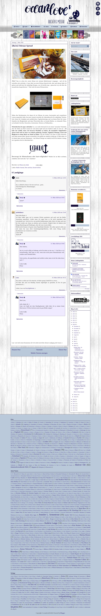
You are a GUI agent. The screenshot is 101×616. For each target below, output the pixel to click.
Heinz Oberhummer (23, 508)
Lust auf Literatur (76, 279)
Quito (87, 452)
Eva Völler (38, 502)
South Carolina (14, 458)
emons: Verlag (79, 604)
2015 (74, 408)
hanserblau (86, 604)
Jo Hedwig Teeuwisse (31, 517)
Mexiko (12, 445)
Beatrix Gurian (39, 485)
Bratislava (38, 426)
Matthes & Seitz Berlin (45, 592)
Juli (75, 337)
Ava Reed (66, 483)
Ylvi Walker (13, 569)
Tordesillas (38, 460)
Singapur (81, 456)
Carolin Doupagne (20, 489)
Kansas (73, 438)
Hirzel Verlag (61, 588)
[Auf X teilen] (39, 165)
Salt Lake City (72, 454)
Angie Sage (35, 479)
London (45, 442)
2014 (74, 410)
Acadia (24, 422)
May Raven (78, 537)
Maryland (73, 443)
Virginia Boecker (37, 567)
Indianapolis (50, 436)
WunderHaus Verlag (61, 600)
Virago (16, 600)
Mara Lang (47, 533)
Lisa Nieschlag (38, 531)
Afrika (30, 422)
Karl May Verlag (24, 590)
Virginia (71, 462)
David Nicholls (70, 497)
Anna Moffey (14, 481)
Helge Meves (48, 508)
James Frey (19, 512)
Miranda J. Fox (46, 541)
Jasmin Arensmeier (55, 512)
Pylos (69, 452)
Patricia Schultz (44, 546)
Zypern (70, 465)
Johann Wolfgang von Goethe (57, 517)
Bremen (44, 426)
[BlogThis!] (37, 165)
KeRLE (32, 590)
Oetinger (73, 592)
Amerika (41, 422)
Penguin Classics (54, 594)
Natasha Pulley (18, 542)
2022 (74, 320)
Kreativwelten (37, 167)
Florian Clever (40, 504)
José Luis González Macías (37, 519)
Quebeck (75, 452)
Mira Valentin (37, 541)
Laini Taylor (51, 527)
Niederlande (31, 447)
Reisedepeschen (33, 596)
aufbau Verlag (59, 602)
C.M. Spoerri (57, 487)
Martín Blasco (17, 537)
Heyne (34, 588)
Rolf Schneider (53, 551)
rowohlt (70, 607)
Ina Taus (19, 510)
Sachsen (48, 454)
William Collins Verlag (36, 600)
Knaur (64, 590)
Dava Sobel (54, 497)
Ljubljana (39, 441)
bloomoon (79, 602)
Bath (64, 424)
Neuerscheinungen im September (79, 286)
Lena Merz (60, 529)
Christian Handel (48, 491)
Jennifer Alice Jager (30, 515)
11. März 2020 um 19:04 (57, 243)
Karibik (79, 438)
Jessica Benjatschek (80, 515)
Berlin (86, 424)
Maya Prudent (86, 537)
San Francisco (80, 454)
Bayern (69, 424)
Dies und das (28, 167)
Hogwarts (28, 436)
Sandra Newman (65, 553)
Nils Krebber (76, 542)
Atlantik (18, 424)
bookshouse (16, 604)
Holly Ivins (73, 508)
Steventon (47, 458)
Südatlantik (76, 458)
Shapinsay (62, 456)
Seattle (45, 456)
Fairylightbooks (29, 288)
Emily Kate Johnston (56, 500)
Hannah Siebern (56, 506)
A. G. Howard (14, 474)
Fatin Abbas (87, 502)
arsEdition (37, 602)
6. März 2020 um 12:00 (59, 178)
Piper (89, 594)
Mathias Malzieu (70, 537)
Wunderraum (78, 600)
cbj (26, 604)
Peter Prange (77, 546)
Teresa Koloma (23, 563)
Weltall (20, 465)
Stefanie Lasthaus (85, 557)
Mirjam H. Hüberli (56, 541)
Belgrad (80, 424)
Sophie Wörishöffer (43, 557)
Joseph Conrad (85, 517)
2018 (74, 401)
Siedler (78, 596)
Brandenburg (31, 426)
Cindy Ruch (53, 493)
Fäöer (82, 432)
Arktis (77, 422)
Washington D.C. (84, 462)
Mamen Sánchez (29, 533)
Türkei (86, 460)
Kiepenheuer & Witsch (49, 590)
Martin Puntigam (56, 535)
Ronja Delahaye (73, 552)
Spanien (23, 458)
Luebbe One (21, 592)
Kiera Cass (67, 525)
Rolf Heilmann (44, 551)
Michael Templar (64, 539)
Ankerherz (56, 576)
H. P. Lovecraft (48, 506)
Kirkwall (23, 439)
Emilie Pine (47, 500)
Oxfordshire (50, 450)
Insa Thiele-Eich (45, 510)
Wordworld (75, 263)
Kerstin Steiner (50, 525)
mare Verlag (43, 607)
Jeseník (46, 437)
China (44, 428)
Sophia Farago (32, 557)
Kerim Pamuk (19, 525)
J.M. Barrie (84, 510)
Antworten (62, 190)
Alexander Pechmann (61, 474)
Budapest (71, 426)
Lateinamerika (80, 439)
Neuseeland (80, 445)
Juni (75, 339)
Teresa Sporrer (42, 563)
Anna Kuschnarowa (84, 479)
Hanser (79, 586)
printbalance (19, 212)
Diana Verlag (87, 580)
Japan (40, 438)
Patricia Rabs (35, 546)
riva (65, 607)
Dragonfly (36, 582)
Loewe (14, 592)
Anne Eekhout (57, 481)
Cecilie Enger (47, 489)
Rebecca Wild (48, 549)
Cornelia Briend (26, 495)
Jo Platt (39, 517)
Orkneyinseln (30, 450)
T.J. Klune (28, 561)
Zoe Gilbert (20, 569)
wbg (13, 609)
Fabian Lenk (66, 502)
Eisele (87, 582)
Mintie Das (28, 541)
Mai (75, 341)
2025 (74, 313)
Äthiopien (41, 467)
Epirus (31, 432)
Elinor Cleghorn (50, 499)
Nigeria (37, 447)
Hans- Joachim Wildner (82, 506)
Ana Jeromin (64, 477)
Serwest (51, 456)
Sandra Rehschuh (86, 554)
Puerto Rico (63, 452)
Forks (68, 432)
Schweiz (33, 456)
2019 (74, 399)
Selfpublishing (65, 596)
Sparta (30, 458)
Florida (59, 432)
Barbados (46, 424)
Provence (57, 452)
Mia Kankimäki (35, 539)
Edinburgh (82, 430)
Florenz (53, 432)
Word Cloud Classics (48, 600)
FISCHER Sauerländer (45, 584)
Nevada (87, 445)
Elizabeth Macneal (71, 499)
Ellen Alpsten (15, 500)
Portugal (39, 452)
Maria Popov (24, 535)
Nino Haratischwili (32, 544)
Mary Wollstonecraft (36, 537)
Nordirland (53, 447)
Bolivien (12, 426)
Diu (34, 430)
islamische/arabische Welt (19, 467)
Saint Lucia (54, 454)
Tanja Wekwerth (78, 561)
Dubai (51, 430)
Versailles (66, 462)
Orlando (37, 450)
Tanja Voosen (68, 561)
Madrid (67, 441)
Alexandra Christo (25, 476)
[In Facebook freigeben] (40, 165)
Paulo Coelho (60, 546)
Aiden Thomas (37, 474)
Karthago (87, 437)
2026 (74, 311)
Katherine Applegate (38, 523)
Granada (19, 434)
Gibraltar (13, 434)
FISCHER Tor (66, 584)
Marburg (40, 443)
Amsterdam (48, 422)
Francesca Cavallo (50, 504)
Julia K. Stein (83, 519)
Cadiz (77, 426)
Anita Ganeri (51, 479)
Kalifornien (53, 438)
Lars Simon (59, 527)
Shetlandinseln (70, 456)
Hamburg (62, 434)
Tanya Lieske (87, 561)
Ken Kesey (80, 523)
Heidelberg (86, 434)
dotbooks (44, 604)
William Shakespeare (57, 567)
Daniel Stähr (25, 497)
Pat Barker (27, 546)
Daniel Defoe (86, 495)
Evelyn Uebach (57, 502)
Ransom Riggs (38, 549)
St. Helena (40, 458)
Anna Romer (24, 481)
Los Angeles (55, 441)
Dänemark (62, 430)
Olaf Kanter (57, 544)
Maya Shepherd (15, 539)
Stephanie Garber (15, 559)
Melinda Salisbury (25, 539)
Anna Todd (31, 481)
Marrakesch (54, 443)
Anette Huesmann (19, 479)
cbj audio (32, 604)
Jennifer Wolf (68, 515)
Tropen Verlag (47, 599)
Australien (33, 424)
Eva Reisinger (30, 502)
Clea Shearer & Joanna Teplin (73, 493)
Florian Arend (32, 504)
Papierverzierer (43, 594)
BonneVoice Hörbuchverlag (83, 578)
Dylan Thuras (28, 499)
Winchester (43, 465)
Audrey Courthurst (58, 483)
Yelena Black (85, 567)
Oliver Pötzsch (74, 544)
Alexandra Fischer (36, 475)
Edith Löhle (35, 499)
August (75, 334)
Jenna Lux (20, 515)
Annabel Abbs (39, 481)
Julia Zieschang (20, 521)
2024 (74, 316)
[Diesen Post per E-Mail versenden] (36, 165)
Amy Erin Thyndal (45, 477)
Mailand (73, 441)
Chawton (19, 428)
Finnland (47, 432)
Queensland (81, 452)
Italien (23, 438)
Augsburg (26, 424)
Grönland (48, 434)
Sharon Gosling (40, 555)
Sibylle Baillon (49, 555)
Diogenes (15, 582)
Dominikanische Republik (42, 430)
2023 (74, 318)
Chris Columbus (77, 489)
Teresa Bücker (15, 563)
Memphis (80, 443)
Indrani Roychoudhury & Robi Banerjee (31, 510)
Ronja (21, 197)
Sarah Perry (24, 555)
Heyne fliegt (51, 588)
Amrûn (39, 576)
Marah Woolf (56, 533)
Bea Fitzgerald (30, 485)
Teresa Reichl (32, 563)
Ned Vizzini (26, 542)
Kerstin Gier (28, 525)
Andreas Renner (81, 477)
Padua (66, 450)
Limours (24, 441)
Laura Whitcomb (24, 529)
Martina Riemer (85, 535)
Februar (76, 394)
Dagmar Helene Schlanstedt (59, 495)
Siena (76, 456)
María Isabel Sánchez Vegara (50, 537)
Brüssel (65, 426)
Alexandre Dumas (66, 475)
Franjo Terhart (59, 504)
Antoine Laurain (86, 481)
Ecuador (76, 430)
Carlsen (14, 580)
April (75, 343)
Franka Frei (66, 504)
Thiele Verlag (32, 598)
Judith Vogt (58, 519)
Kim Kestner (76, 525)
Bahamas (40, 424)
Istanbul (17, 438)
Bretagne (50, 426)
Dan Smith (78, 495)
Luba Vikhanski (66, 531)
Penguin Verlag (64, 594)
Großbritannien (38, 434)
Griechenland (27, 434)
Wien (36, 465)
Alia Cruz (74, 475)
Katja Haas (64, 523)
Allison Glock (82, 476)
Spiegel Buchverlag (86, 596)
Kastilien (12, 439)
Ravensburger (24, 596)
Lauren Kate (33, 529)
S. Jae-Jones (83, 552)
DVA (60, 580)
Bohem (73, 578)
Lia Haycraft (19, 531)
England (17, 432)
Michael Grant (44, 539)
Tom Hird (35, 565)
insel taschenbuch (27, 607)
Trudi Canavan (52, 565)
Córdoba (80, 428)
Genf (87, 432)
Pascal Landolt (20, 546)
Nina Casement (14, 544)
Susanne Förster (57, 559)
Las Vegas (72, 439)
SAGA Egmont (53, 596)
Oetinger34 (82, 592)
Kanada (67, 438)
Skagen (87, 456)
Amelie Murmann (33, 477)
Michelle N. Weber (75, 539)
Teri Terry (51, 563)
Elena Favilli (42, 499)
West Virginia (29, 465)
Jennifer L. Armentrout (49, 514)
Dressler (43, 582)
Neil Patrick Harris (34, 542)
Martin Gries (48, 535)
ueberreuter (87, 607)
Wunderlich (71, 600)
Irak (61, 436)
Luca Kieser (74, 531)
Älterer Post (63, 350)
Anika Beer (43, 479)
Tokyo (27, 460)
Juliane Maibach (40, 521)
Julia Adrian (74, 519)
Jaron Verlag (15, 590)
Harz (81, 434)
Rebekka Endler (58, 549)
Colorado (50, 428)
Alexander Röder (85, 474)
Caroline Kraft (39, 489)
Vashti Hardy (87, 565)
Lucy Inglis (81, 531)
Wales (76, 462)
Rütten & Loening (43, 596)
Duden (48, 582)
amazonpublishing (28, 602)
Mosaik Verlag (65, 592)
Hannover (76, 434)
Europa (37, 432)
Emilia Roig (40, 500)
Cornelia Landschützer (46, 495)
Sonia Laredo (23, 557)
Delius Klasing (78, 580)
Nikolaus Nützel (67, 542)
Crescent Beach (72, 428)
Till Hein (88, 563)
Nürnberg (86, 447)
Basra (60, 424)
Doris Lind (20, 499)
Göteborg (55, 434)
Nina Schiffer (22, 544)
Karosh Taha (83, 520)
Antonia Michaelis (37, 483)
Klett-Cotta (58, 590)
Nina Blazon (84, 542)
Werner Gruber (47, 567)
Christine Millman (20, 493)
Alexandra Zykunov (55, 475)
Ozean (57, 450)
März (75, 345)
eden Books (61, 604)
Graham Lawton (31, 506)
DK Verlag (54, 580)
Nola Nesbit (41, 544)
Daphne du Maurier (43, 497)
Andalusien (63, 422)
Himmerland (13, 436)
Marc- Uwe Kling (65, 533)
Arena (63, 576)
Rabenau (12, 454)
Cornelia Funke (35, 495)
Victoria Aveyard (26, 567)
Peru (14, 452)
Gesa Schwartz (14, 506)
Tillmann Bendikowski (17, 565)
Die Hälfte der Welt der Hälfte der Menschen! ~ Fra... (79, 378)
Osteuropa (43, 450)
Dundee (56, 430)
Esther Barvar (14, 502)
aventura (67, 602)
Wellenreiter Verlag (24, 600)
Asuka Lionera (48, 483)
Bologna (18, 426)
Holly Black (66, 508)
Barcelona (53, 424)
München (62, 445)
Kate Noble (19, 523)
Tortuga (44, 460)
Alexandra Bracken (15, 475)
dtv (50, 604)
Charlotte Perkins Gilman (67, 489)
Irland (77, 436)
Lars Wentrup (78, 527)
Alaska (35, 422)
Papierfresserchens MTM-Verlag (31, 594)
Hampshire (69, 434)
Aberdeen (18, 422)
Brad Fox (26, 487)
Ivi (89, 588)
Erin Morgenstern (76, 500)
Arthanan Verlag (73, 576)
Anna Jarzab (73, 479)
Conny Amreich (85, 493)
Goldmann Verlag (42, 586)
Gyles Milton (40, 506)
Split (35, 458)
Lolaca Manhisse (57, 531)
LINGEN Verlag (79, 590)
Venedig (53, 462)
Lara (17, 277)
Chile (39, 428)
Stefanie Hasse (72, 557)
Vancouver (42, 462)
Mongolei (19, 445)
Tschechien (80, 460)
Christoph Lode (44, 493)
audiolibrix (51, 602)
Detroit (17, 430)
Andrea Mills (73, 477)
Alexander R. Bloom (74, 474)
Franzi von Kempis (75, 504)
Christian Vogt (57, 491)
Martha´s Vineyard (64, 443)
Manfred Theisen (39, 533)
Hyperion (69, 588)
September (76, 332)
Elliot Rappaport (25, 500)
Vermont (60, 462)
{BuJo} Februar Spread (79, 392)
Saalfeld (43, 454)
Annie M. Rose (65, 481)
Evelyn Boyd (47, 502)
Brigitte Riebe (33, 487)
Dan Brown (71, 495)
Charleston (13, 428)
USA (13, 462)
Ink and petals (75, 274)
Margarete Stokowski (85, 533)
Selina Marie (31, 555)
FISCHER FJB (32, 584)
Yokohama (51, 465)
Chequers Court (26, 428)
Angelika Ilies (27, 479)
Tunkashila (56, 598)
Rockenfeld (25, 454)
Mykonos (56, 445)
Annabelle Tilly (48, 481)
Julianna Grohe (49, 520)
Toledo (32, 460)
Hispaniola (20, 436)
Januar (75, 396)
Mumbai (50, 445)
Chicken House (35, 580)
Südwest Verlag (15, 598)
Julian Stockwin (30, 520)
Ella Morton (87, 499)
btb (22, 604)
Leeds (87, 439)
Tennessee (82, 458)
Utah (27, 462)
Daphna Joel (33, 497)
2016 (74, 405)
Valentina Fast (76, 565)
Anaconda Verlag (47, 576)
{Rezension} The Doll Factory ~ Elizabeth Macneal (78, 353)
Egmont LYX (69, 582)
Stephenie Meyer (38, 559)
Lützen (61, 441)
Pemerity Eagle (68, 546)
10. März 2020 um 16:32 (59, 277)
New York (21, 447)
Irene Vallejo (54, 510)
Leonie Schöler (74, 529)
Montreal (38, 445)
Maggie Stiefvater (19, 533)
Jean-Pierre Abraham (78, 512)
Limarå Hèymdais (29, 531)
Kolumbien (29, 439)
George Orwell (85, 504)
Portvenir (46, 452)
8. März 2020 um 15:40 (59, 212)
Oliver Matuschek (65, 544)
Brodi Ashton (42, 487)
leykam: (36, 607)
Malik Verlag (34, 592)
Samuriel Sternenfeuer (43, 554)
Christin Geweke (77, 491)
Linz (28, 441)
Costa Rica (64, 428)
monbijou (52, 607)
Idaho (44, 436)
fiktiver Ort (80, 465)
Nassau (74, 445)
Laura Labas (15, 529)
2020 (74, 324)
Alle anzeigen (87, 288)
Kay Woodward (72, 523)
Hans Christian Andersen (68, 506)
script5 (76, 607)
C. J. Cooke (49, 487)
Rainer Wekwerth (26, 549)
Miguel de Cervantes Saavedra (17, 541)
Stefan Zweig (62, 557)
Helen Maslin (32, 508)
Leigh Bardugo (51, 529)
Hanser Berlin (86, 586)
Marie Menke (32, 535)
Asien (82, 422)
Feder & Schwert (75, 584)
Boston (24, 426)
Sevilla (56, 456)
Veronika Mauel (15, 567)
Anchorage (56, 422)
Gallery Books (33, 586)
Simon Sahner (64, 555)
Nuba (81, 447)
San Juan (88, 454)
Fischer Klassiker (85, 584)
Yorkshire (63, 465)
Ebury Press (61, 582)
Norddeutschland (45, 447)
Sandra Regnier (75, 554)
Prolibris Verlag (15, 596)
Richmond (18, 454)
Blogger (62, 613)
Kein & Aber (39, 590)
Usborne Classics (71, 598)
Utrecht (31, 462)
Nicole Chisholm (56, 542)
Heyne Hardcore (42, 588)
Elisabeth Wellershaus (60, 499)
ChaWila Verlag (25, 580)
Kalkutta (60, 438)
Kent (18, 439)
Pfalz (18, 452)
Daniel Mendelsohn (15, 497)
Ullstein (62, 599)
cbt (38, 604)
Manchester (13, 443)
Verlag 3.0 (79, 599)
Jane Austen (28, 512)
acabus (20, 602)
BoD (68, 578)
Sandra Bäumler (55, 554)
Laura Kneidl (86, 527)
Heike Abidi (14, 508)
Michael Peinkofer (54, 539)
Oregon (23, 450)
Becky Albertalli (49, 485)
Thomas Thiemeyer (71, 563)
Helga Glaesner (40, 508)
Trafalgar (60, 460)
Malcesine (86, 441)
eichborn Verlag (70, 604)
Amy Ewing (56, 477)
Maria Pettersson (15, 535)
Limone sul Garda (15, 441)
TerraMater (24, 599)
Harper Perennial (27, 588)
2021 (74, 322)
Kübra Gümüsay (43, 527)
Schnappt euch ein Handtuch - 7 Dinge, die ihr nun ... (79, 362)
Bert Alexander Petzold (60, 485)
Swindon (63, 458)
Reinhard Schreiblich (69, 549)
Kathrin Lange (51, 523)
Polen (22, 452)
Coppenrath (45, 581)
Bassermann (82, 576)
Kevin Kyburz (59, 525)
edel (55, 604)
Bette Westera (70, 485)
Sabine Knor (25, 553)
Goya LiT (51, 586)
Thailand (14, 460)
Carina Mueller (81, 487)
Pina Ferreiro (85, 546)
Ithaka (29, 437)
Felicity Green (24, 504)
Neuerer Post (16, 350)
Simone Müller (81, 555)
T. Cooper (21, 561)
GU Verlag (25, 586)
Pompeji (28, 452)
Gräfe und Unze (59, 586)
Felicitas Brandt (15, 504)
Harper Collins (17, 588)
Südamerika (69, 458)
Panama (71, 450)
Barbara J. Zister (20, 485)
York (57, 465)
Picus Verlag (82, 594)
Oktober (76, 330)
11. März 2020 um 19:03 (57, 197)
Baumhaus (19, 578)
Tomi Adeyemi (42, 565)
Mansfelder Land (21, 443)
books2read (87, 602)
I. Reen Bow (82, 508)
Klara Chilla (33, 527)
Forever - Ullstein (16, 586)
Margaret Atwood (75, 533)
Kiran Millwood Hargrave (22, 527)
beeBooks (73, 602)
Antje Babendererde (76, 481)
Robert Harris (26, 551)
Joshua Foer (26, 519)
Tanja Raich (60, 561)
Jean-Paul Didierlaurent (66, 512)
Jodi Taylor (46, 517)
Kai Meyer (75, 521)
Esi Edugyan (86, 500)
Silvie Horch (57, 555)
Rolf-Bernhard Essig (62, 551)
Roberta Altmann (35, 552)
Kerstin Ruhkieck (40, 525)
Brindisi (55, 426)
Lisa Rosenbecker (48, 531)
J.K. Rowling (73, 510)
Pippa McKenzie (14, 549)
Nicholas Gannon (45, 542)
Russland (36, 454)
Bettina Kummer (79, 485)
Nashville (69, 445)
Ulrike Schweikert (64, 565)
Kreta (44, 439)
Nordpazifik (60, 447)
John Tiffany (77, 517)
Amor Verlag (32, 576)
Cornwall (57, 428)
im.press (14, 607)
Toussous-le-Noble (52, 460)
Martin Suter (64, 535)
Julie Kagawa (59, 521)
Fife (42, 432)
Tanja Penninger (52, 561)
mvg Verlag (59, 607)
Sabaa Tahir (17, 553)
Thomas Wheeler (81, 563)
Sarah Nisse (15, 555)
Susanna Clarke (48, 559)
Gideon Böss (23, 506)
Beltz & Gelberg (28, 578)
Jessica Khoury (20, 517)
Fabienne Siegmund (78, 502)
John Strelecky (69, 517)
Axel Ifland (73, 483)
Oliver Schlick (82, 544)
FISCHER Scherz (57, 584)
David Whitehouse (81, 497)
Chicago (34, 428)
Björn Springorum (16, 487)
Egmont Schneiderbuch (79, 582)
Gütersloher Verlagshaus (70, 586)
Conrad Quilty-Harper (15, 495)
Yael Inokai (77, 567)
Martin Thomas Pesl (73, 535)
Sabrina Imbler (32, 553)
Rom (31, 454)
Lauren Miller (41, 529)
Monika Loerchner (69, 541)
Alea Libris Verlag (23, 576)
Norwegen (67, 447)
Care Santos (72, 487)
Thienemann (39, 598)
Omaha (18, 450)
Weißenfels (13, 465)
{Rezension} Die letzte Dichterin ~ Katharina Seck (79, 373)
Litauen (33, 441)
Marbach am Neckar (31, 443)
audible (44, 602)
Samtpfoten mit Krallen (77, 268)
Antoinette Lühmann (16, 483)
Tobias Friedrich (27, 565)
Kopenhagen (38, 439)
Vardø (48, 462)
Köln (59, 439)
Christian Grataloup (37, 491)
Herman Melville (57, 508)
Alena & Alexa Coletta (48, 474)
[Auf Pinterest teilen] (41, 165)
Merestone (86, 443)
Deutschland (25, 430)
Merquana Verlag (56, 592)
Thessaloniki (21, 460)
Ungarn (22, 462)
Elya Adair (33, 500)
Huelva (39, 436)
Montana (25, 445)
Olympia (12, 450)
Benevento (37, 578)
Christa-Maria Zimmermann (25, 491)
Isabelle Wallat (62, 510)
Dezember (76, 326)
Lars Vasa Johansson (68, 527)
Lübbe (27, 592)
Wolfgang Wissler (68, 567)
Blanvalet (56, 578)
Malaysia (79, 441)
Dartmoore (86, 428)
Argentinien (70, 422)
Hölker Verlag (76, 588)
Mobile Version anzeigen (39, 353)
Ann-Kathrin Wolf (62, 479)
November (76, 328)
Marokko (47, 443)
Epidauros (26, 432)
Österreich (48, 467)
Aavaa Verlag (14, 576)
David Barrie (61, 497)
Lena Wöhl (66, 529)
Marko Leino (40, 535)
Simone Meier (72, 555)
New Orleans (13, 447)
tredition (81, 607)
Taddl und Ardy (35, 561)
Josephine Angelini (16, 519)
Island (83, 436)
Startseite (39, 350)
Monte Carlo (31, 445)
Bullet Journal (20, 167)
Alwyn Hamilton (21, 477)
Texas (88, 458)
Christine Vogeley (34, 493)
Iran (66, 436)
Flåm (64, 432)
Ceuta (87, 426)
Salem (60, 454)
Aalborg (12, 422)
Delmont (12, 430)
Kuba (55, 439)
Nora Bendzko (49, 544)
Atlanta (12, 424)
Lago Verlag (87, 590)
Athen (87, 422)
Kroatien (49, 439)
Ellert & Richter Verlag (16, 584)
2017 (74, 403)
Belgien (75, 424)
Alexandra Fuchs (45, 475)
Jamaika (34, 438)
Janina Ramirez (45, 512)
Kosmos (70, 590)
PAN (21, 594)
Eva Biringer (22, 502)
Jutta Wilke (67, 520)
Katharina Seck (27, 523)
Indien (56, 436)
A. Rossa (22, 474)
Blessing (63, 578)
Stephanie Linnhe (27, 559)
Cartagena (82, 426)
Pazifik (88, 450)
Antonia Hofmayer (27, 483)
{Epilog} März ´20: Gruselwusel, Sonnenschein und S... (79, 349)
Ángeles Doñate (28, 569)
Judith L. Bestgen (49, 519)
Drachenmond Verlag (25, 582)
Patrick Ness (52, 546)
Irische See (71, 436)
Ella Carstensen (80, 499)
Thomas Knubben (61, 563)
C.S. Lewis (64, 487)
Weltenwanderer (76, 285)
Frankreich (75, 432)
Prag (51, 452)
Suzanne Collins (80, 559)
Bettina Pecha (87, 485)
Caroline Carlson (30, 489)
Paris (76, 450)
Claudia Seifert (61, 493)
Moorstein (43, 445)
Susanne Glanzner (68, 559)
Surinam (57, 458)
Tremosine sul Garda (69, 460)
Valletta (36, 462)
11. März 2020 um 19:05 (57, 297)
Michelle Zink (84, 539)
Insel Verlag (84, 588)
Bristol (60, 426)
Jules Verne (66, 519)
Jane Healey (36, 512)
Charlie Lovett (56, 489)
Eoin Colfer (66, 500)
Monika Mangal (81, 541)
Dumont (55, 582)
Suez (52, 458)
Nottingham (75, 447)
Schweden (25, 456)
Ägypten (34, 467)
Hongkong (34, 436)
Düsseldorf (70, 430)
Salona (65, 454)
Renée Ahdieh (80, 549)
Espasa (24, 584)
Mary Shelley (25, 537)
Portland (33, 452)
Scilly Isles (39, 456)
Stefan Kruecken (53, 557)
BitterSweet (46, 578)
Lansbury (65, 439)
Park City (83, 450)
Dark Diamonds (68, 580)
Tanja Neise (43, 561)
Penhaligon (74, 594)
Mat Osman (61, 537)
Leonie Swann (82, 529)
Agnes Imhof (29, 474)
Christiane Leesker (67, 491)
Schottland (15, 456)
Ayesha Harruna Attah (82, 483)
